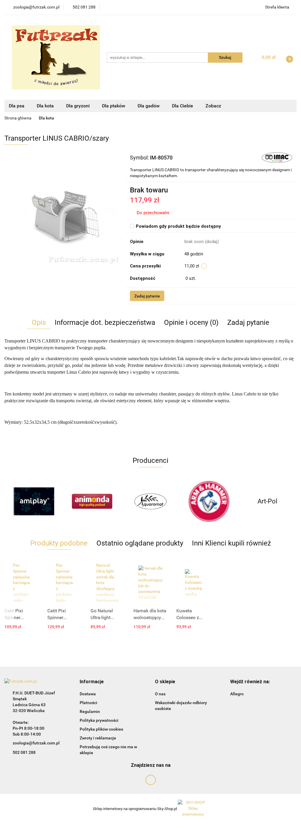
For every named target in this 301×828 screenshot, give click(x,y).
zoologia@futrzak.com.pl (36, 743)
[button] (92, 682)
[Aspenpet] (267, 501)
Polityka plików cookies (101, 729)
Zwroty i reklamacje (98, 738)
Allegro (237, 693)
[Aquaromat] (92, 501)
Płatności (88, 702)
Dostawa (88, 693)
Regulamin (90, 711)
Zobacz (213, 106)
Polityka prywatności (99, 720)
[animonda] (33, 501)
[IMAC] (277, 157)
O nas (160, 693)
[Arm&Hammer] (150, 501)
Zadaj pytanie (147, 296)
